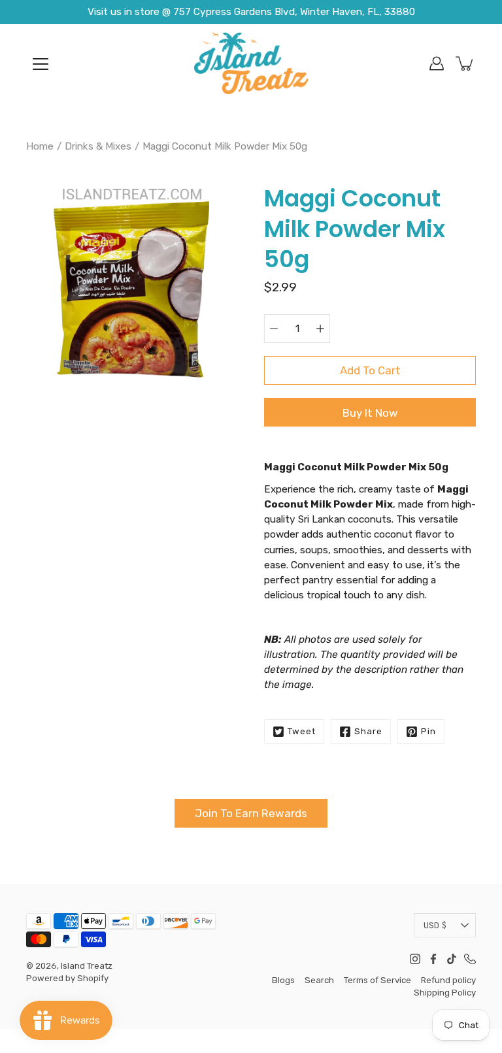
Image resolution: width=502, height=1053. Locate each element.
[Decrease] (274, 328)
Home (40, 146)
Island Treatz (86, 966)
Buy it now (370, 412)
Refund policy (448, 980)
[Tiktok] (452, 959)
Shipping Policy (445, 992)
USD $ (435, 925)
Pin (428, 731)
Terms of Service (377, 980)
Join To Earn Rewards (251, 813)
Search (319, 980)
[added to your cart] (465, 63)
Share (368, 731)
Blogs (283, 980)
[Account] (436, 63)
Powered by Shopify (67, 978)
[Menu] (40, 64)
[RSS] (470, 959)
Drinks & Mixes (98, 146)
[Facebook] (433, 959)
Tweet (302, 731)
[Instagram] (415, 959)
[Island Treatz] (251, 63)
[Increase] (320, 328)
